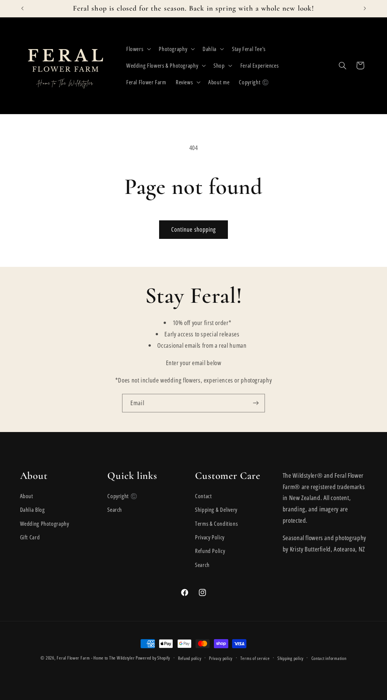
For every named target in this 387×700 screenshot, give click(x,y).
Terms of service (255, 658)
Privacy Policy (209, 537)
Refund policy (189, 658)
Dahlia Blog (32, 509)
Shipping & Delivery (216, 509)
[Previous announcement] (22, 8)
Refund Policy (210, 550)
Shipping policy (290, 658)
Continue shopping (193, 229)
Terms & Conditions (216, 523)
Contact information (329, 658)
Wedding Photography (44, 523)
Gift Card (30, 537)
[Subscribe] (256, 403)
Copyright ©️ (122, 496)
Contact (203, 496)
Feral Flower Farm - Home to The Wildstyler (96, 658)
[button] (137, 48)
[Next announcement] (364, 8)
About (26, 496)
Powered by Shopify (153, 658)
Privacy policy (220, 658)
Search (114, 509)
